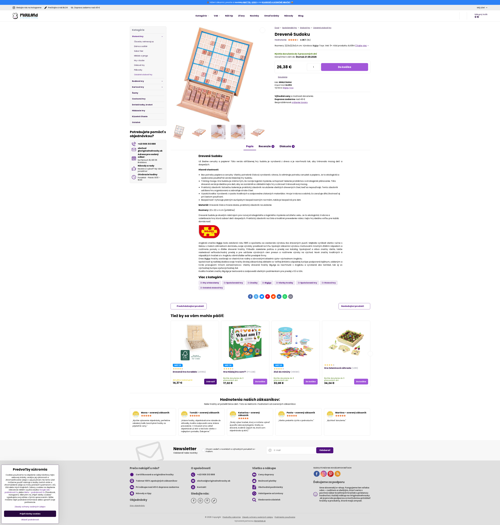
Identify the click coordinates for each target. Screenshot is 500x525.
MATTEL (247, 2)
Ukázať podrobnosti (30, 519)
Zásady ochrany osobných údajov (257, 517)
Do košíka (344, 67)
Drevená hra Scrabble (185, 371)
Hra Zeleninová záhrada (337, 368)
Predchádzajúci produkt (190, 306)
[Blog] (337, 476)
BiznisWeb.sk (260, 521)
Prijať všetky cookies (30, 513)
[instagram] (323, 476)
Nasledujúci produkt (352, 306)
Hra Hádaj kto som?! (234, 371)
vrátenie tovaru (300, 102)
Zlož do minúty (282, 371)
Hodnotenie (281, 39)
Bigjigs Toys (288, 87)
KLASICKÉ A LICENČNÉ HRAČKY (276, 2)
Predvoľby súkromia (232, 517)
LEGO (254, 2)
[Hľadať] (463, 15)
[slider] (293, 40)
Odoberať (324, 450)
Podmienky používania (285, 517)
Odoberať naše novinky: (185, 452)
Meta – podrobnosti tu (34, 492)
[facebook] (316, 476)
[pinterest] (330, 476)
